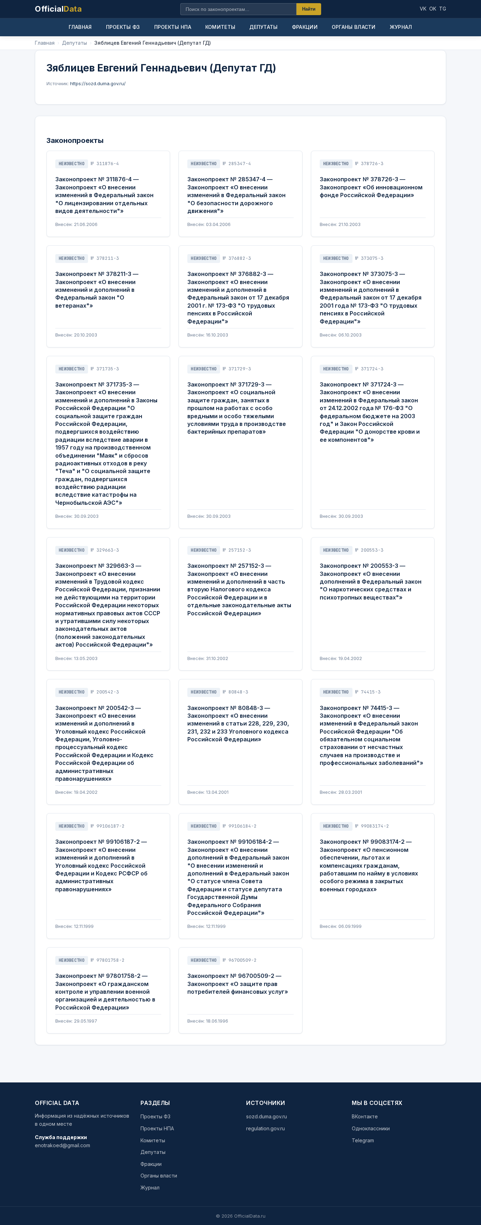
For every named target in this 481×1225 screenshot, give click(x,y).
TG (442, 9)
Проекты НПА (172, 27)
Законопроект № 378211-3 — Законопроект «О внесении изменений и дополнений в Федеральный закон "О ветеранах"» (96, 289)
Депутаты (263, 27)
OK (432, 9)
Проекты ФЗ (123, 27)
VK (423, 9)
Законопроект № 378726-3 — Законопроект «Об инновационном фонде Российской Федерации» (371, 187)
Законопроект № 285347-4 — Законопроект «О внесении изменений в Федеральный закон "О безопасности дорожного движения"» (236, 195)
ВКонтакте (365, 1116)
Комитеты (220, 27)
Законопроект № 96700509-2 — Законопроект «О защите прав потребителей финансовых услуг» (237, 983)
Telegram (363, 1140)
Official (58, 8)
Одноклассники (371, 1128)
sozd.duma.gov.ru (266, 1116)
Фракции (305, 27)
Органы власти (354, 27)
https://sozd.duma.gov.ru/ (98, 83)
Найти (309, 9)
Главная (80, 27)
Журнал (401, 27)
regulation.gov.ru (265, 1128)
